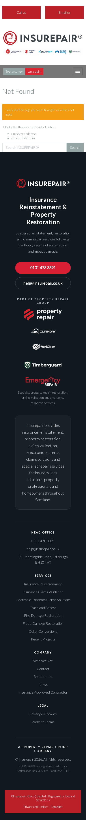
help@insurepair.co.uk (43, 283)
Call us (21, 12)
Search (75, 147)
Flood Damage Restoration (43, 623)
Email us (64, 12)
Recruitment (43, 676)
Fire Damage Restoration (43, 615)
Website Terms (43, 722)
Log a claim (34, 71)
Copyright (56, 806)
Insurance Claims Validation (43, 592)
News (43, 684)
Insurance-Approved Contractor (43, 692)
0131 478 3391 (43, 267)
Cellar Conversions (43, 631)
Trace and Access (43, 607)
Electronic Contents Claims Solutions (43, 600)
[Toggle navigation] (78, 71)
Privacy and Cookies (36, 806)
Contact (43, 669)
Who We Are (43, 661)
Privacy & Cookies (43, 714)
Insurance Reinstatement (43, 584)
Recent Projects (43, 639)
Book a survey (14, 71)
